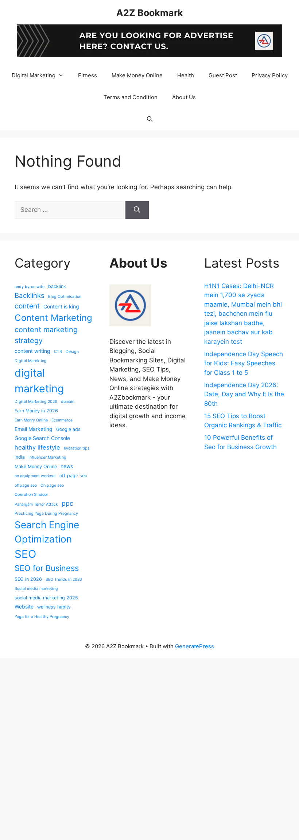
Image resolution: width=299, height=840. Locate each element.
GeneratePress (194, 646)
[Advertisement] (149, 747)
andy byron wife (29, 286)
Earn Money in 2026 (36, 410)
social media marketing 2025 (46, 597)
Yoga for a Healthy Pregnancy (42, 616)
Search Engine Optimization (47, 532)
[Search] (137, 210)
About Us (184, 97)
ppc (67, 503)
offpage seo (26, 485)
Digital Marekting (31, 360)
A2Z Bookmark (149, 12)
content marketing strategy (46, 335)
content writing (32, 351)
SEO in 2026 (28, 579)
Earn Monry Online (31, 420)
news (67, 466)
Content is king (61, 306)
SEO (25, 554)
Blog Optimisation (64, 296)
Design (72, 351)
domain (67, 401)
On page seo (52, 485)
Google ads (68, 429)
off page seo (73, 475)
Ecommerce (62, 420)
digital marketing (39, 380)
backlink (57, 286)
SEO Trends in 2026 (64, 579)
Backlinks (29, 295)
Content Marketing (53, 317)
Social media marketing (36, 588)
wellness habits (54, 607)
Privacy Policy (270, 75)
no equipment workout (35, 476)
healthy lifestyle (37, 447)
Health (185, 75)
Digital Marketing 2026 (36, 401)
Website (24, 606)
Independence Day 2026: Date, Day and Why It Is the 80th (244, 394)
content (27, 306)
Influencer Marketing (47, 457)
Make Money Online (137, 75)
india (20, 457)
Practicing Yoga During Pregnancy (46, 513)
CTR (58, 351)
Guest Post (223, 75)
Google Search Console (42, 438)
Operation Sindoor (31, 494)
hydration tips (77, 448)
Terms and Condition (131, 97)
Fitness (87, 75)
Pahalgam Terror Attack (36, 504)
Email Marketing (34, 429)
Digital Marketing (33, 75)
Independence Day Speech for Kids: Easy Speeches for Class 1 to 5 (243, 363)
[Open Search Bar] (149, 119)
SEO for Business (47, 568)
